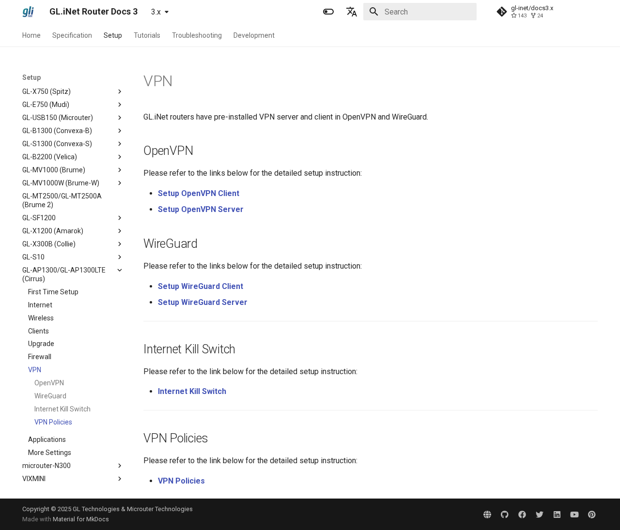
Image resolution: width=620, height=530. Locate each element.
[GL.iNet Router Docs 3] (28, 11)
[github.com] (504, 514)
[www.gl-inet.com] (487, 514)
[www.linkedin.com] (557, 514)
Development (254, 35)
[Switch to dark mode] (328, 11)
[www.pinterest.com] (592, 514)
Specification (72, 35)
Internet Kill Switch (62, 409)
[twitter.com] (539, 514)
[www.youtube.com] (574, 514)
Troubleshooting (197, 35)
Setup (113, 35)
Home (31, 35)
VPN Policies (53, 422)
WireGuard (50, 396)
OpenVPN (49, 383)
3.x (156, 11)
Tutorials (147, 35)
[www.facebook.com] (522, 514)
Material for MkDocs (81, 519)
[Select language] (351, 11)
